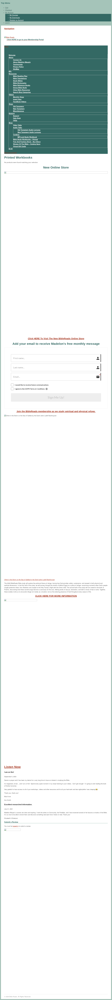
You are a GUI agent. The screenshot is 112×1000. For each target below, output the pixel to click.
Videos (11, 94)
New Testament (18, 109)
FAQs (15, 120)
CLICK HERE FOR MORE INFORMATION (56, 596)
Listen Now (12, 767)
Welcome (12, 55)
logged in (15, 826)
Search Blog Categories (22, 92)
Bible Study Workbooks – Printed (25, 139)
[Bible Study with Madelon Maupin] (9, 37)
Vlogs (11, 104)
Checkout (8, 10)
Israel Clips (17, 99)
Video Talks (17, 125)
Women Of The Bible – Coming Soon (26, 144)
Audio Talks (17, 127)
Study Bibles (18, 81)
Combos (16, 135)
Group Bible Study (20, 87)
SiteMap (16, 69)
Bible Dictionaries (19, 83)
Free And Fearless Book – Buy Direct (27, 142)
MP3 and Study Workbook (27, 137)
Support (12, 113)
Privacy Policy (18, 67)
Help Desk (17, 118)
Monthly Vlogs (18, 97)
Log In (7, 23)
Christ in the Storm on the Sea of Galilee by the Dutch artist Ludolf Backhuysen (29, 580)
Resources (13, 74)
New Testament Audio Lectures (29, 132)
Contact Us (17, 60)
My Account (9, 12)
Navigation (9, 29)
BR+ (10, 71)
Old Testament (18, 106)
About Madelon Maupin (22, 62)
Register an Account (17, 20)
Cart (6, 7)
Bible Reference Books (21, 85)
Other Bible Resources (21, 90)
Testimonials (18, 64)
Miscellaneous (18, 111)
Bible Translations (20, 78)
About (11, 57)
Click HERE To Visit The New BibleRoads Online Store (56, 338)
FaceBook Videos (19, 101)
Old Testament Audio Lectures (29, 130)
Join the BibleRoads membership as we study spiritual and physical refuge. (56, 411)
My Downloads (15, 18)
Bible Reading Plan (20, 76)
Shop (11, 123)
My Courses (14, 15)
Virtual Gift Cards (19, 146)
